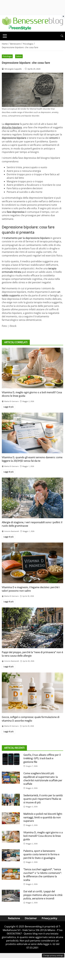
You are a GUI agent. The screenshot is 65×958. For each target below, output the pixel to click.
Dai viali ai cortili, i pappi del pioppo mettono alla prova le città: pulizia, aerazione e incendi (43, 895)
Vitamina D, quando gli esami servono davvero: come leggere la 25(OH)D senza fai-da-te (32, 459)
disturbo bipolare (12, 127)
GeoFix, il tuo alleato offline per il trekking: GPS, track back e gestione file (42, 758)
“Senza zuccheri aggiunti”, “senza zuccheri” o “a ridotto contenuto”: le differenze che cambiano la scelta (42, 874)
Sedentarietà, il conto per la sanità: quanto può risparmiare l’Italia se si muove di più (43, 799)
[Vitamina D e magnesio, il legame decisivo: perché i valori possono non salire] (32, 563)
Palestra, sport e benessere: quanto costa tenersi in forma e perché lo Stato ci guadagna (41, 854)
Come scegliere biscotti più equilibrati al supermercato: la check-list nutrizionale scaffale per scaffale (42, 778)
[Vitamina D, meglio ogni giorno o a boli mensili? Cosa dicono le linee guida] (32, 368)
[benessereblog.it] (32, 23)
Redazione (14, 918)
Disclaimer (31, 918)
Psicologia (7, 56)
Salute (19, 56)
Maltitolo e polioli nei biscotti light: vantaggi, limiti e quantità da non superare (42, 817)
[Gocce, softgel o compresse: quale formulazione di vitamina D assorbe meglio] (32, 692)
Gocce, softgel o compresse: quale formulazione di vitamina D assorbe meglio (30, 718)
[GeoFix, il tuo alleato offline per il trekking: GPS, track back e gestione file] (11, 759)
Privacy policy (49, 918)
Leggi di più (8, 406)
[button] (62, 36)
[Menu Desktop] (5, 36)
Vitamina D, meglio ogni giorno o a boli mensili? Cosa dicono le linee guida (43, 836)
